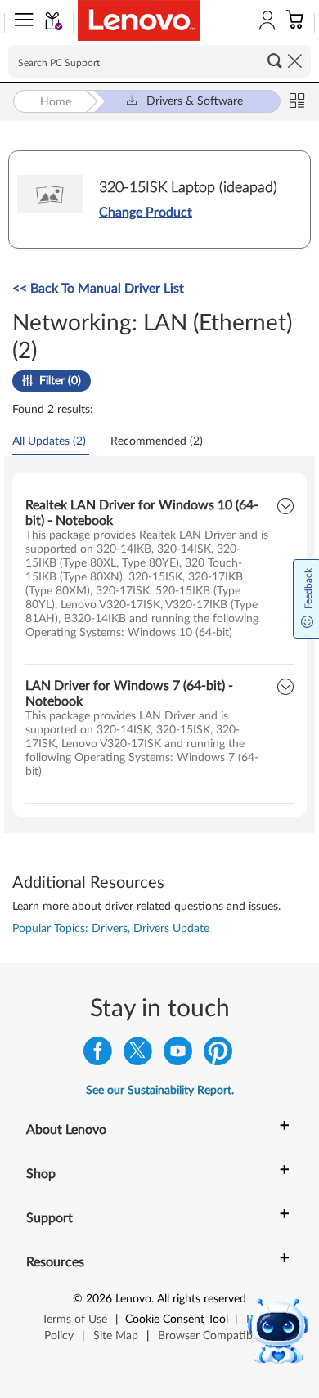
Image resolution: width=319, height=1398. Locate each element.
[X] (138, 1055)
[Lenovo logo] (139, 20)
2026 (99, 1299)
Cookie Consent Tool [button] (176, 1319)
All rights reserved (201, 1299)
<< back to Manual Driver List (98, 288)
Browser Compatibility (214, 1336)
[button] (20, 23)
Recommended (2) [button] (156, 441)
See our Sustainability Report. (160, 1090)
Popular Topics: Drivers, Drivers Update (110, 928)
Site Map (115, 1336)
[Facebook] (97, 1055)
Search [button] (274, 60)
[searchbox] (159, 61)
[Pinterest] (218, 1055)
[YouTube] (178, 1055)
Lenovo (133, 1299)
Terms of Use (74, 1319)
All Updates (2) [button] (49, 441)
